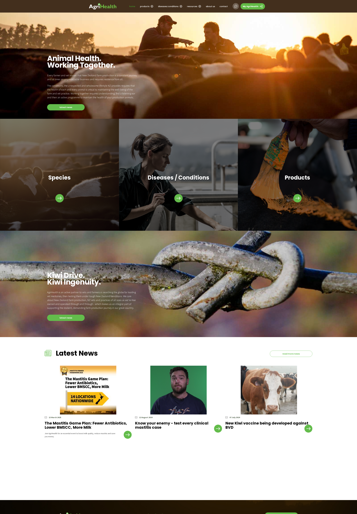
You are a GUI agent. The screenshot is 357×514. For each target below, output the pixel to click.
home (132, 6)
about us (210, 6)
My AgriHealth (251, 6)
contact (223, 6)
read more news (291, 353)
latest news (66, 107)
